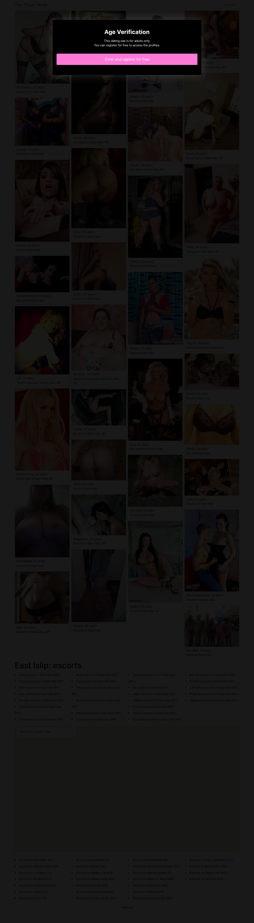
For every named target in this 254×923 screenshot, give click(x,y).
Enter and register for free (127, 59)
